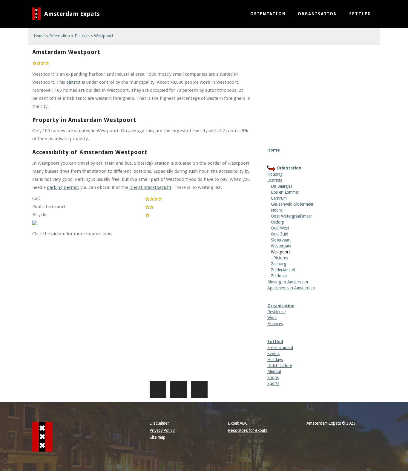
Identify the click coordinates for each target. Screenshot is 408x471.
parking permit (62, 187)
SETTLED (360, 13)
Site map (157, 437)
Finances (275, 323)
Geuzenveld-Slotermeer (292, 204)
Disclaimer (159, 423)
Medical (274, 371)
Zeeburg (278, 264)
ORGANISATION (317, 13)
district (73, 82)
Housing (275, 174)
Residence (276, 311)
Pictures (280, 258)
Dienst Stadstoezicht (150, 187)
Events (273, 353)
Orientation (59, 35)
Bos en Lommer (285, 192)
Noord (277, 210)
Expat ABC (238, 423)
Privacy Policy (162, 430)
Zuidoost (279, 275)
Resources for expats (248, 430)
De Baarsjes (281, 186)
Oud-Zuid (279, 234)
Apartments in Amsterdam (291, 287)
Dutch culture (279, 365)
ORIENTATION (268, 13)
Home (39, 35)
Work (272, 317)
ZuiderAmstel (283, 269)
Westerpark (281, 246)
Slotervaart (281, 240)
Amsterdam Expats (72, 14)
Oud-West (280, 228)
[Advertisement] (321, 87)
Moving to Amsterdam (287, 281)
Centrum (279, 198)
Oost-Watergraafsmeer (291, 216)
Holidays (275, 359)
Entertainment (280, 347)
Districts (82, 35)
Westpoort (103, 35)
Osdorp (277, 222)
